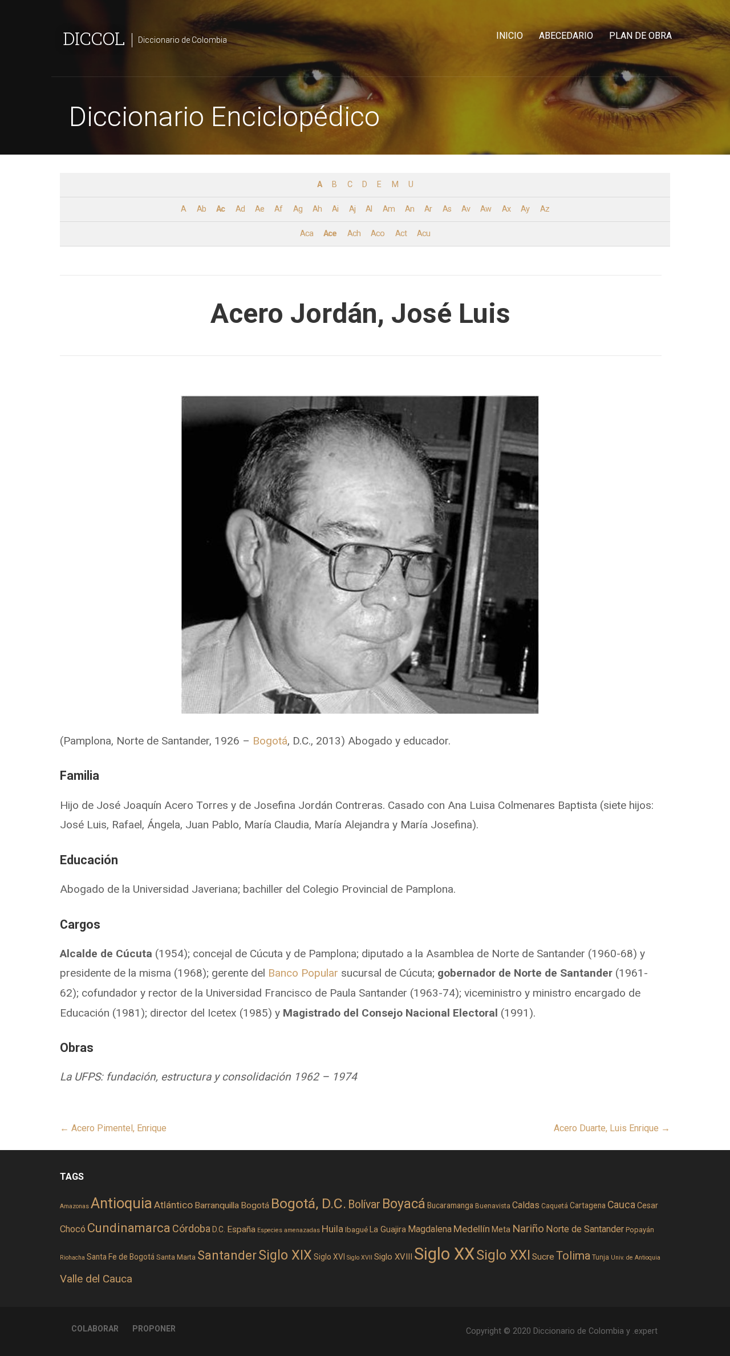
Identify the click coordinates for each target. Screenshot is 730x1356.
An (409, 209)
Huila (332, 1228)
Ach (353, 233)
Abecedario (566, 35)
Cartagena (588, 1205)
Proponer (154, 1328)
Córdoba (191, 1228)
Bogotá (270, 740)
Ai (335, 209)
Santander (227, 1255)
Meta (501, 1229)
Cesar (647, 1205)
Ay (525, 209)
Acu (423, 233)
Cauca (621, 1205)
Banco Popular (303, 972)
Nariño (528, 1228)
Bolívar (364, 1204)
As (447, 209)
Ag (297, 209)
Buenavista (492, 1206)
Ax (506, 209)
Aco (377, 233)
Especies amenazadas (288, 1230)
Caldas (526, 1205)
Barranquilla (216, 1205)
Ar (428, 209)
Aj (352, 209)
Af (278, 209)
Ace (329, 233)
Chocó (73, 1229)
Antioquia (121, 1203)
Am (389, 209)
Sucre (543, 1257)
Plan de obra (640, 35)
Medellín (471, 1228)
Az (544, 209)
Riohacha (72, 1257)
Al (369, 209)
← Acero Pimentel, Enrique (113, 1128)
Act (401, 233)
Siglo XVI (329, 1256)
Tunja (600, 1257)
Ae (259, 209)
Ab (201, 209)
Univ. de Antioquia (635, 1257)
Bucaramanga (450, 1205)
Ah (317, 209)
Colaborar (95, 1328)
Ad (240, 209)
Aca (306, 233)
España (241, 1229)
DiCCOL (94, 38)
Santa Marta (176, 1257)
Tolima (573, 1255)
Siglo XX (444, 1254)
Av (465, 209)
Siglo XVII (359, 1257)
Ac (220, 209)
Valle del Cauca (96, 1278)
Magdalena (430, 1229)
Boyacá (403, 1204)
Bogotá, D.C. (308, 1203)
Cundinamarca (129, 1228)
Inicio (509, 35)
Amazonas (74, 1206)
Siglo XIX (285, 1255)
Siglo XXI (503, 1255)
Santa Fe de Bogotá (121, 1256)
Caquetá (554, 1206)
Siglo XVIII (393, 1257)
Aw (485, 209)
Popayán (640, 1229)
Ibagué (356, 1229)
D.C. (218, 1229)
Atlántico (173, 1205)
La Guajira (388, 1229)
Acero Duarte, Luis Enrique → (612, 1128)
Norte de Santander (585, 1229)
